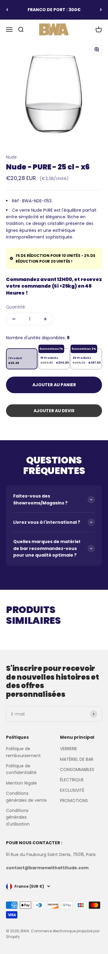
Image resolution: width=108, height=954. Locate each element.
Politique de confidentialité (21, 769)
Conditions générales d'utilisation (18, 817)
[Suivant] (101, 10)
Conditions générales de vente (26, 796)
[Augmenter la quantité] (45, 319)
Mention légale (21, 783)
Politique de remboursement (23, 752)
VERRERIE (68, 749)
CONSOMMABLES (77, 769)
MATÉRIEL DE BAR (76, 759)
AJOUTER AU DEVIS (54, 411)
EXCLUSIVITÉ (72, 790)
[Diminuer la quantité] (13, 319)
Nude (11, 157)
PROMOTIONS (74, 801)
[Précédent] (7, 10)
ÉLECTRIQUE (72, 780)
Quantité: (16, 307)
